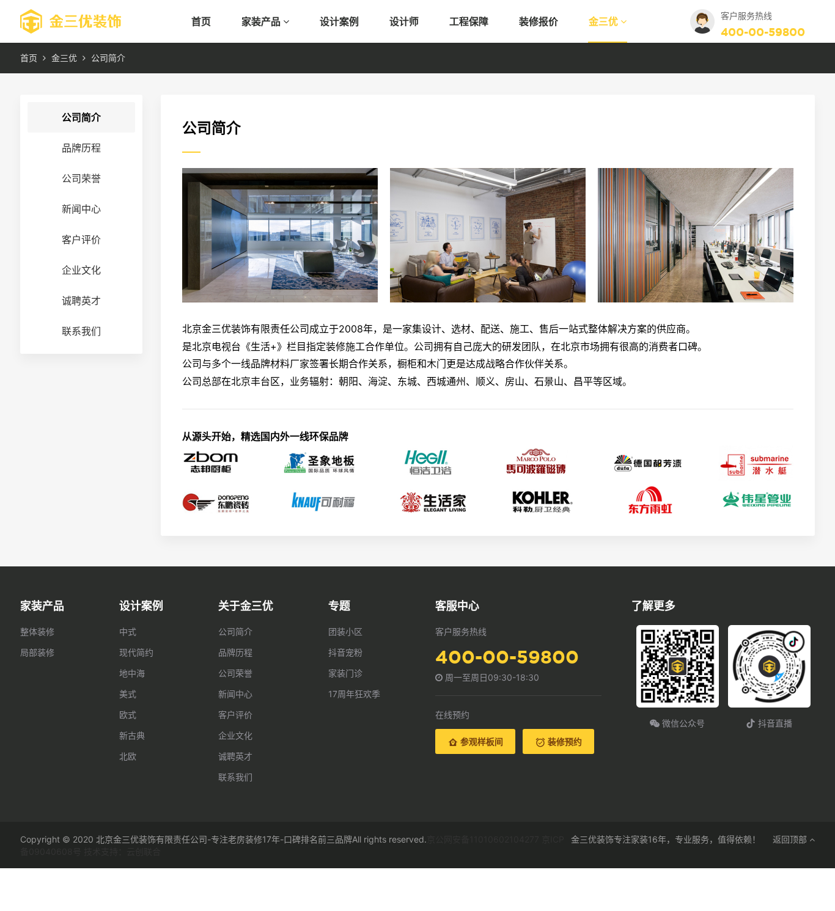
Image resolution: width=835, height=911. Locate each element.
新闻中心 (81, 209)
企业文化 (81, 270)
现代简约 (136, 652)
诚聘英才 (81, 301)
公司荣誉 (81, 178)
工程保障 (468, 21)
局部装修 (37, 652)
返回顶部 (791, 839)
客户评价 (81, 239)
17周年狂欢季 (354, 694)
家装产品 (262, 21)
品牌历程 (81, 148)
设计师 (404, 21)
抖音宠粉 (345, 652)
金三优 (604, 21)
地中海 (132, 673)
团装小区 (345, 631)
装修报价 (538, 21)
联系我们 (81, 331)
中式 (127, 631)
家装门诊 (345, 673)
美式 (127, 694)
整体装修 (37, 631)
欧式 (127, 714)
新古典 (132, 735)
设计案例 (339, 21)
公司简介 (81, 117)
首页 (201, 21)
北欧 (127, 756)
